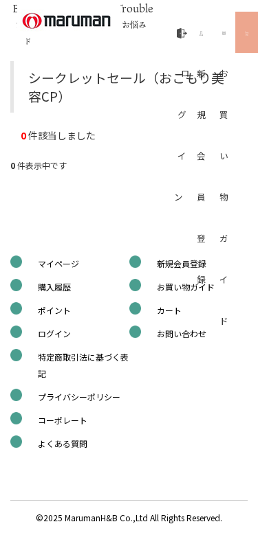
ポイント (54, 310)
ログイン (54, 333)
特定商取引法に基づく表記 (83, 365)
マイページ (58, 263)
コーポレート (62, 420)
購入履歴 (54, 287)
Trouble (134, 15)
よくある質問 (62, 443)
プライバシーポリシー (79, 396)
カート (169, 310)
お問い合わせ (181, 333)
